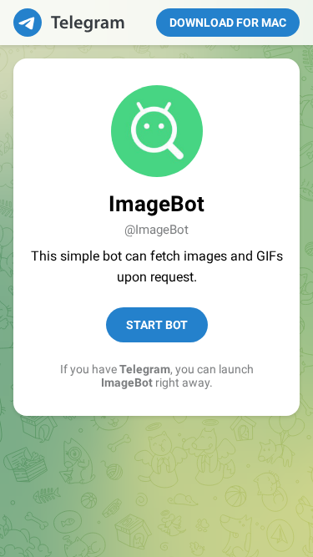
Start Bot (157, 325)
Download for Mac (227, 22)
